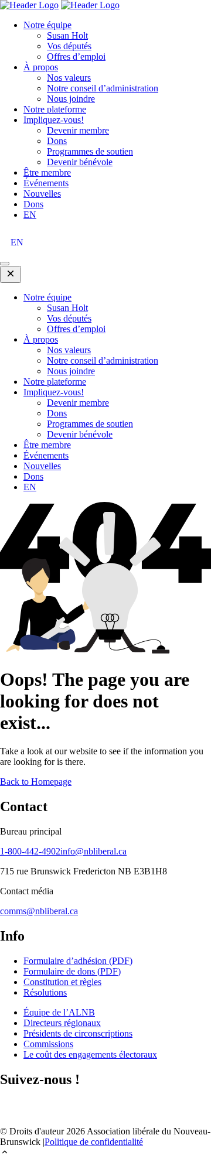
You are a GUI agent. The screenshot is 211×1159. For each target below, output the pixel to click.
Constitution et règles (62, 982)
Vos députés (69, 46)
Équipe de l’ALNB (59, 1012)
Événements (46, 183)
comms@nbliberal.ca (39, 911)
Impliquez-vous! (53, 120)
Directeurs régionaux (62, 1023)
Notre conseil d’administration (102, 88)
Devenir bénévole (80, 162)
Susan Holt (67, 35)
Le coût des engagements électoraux (90, 1054)
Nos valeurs (69, 78)
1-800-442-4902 (30, 851)
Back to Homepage (36, 782)
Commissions (48, 1044)
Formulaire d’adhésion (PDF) (77, 961)
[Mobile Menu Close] (10, 274)
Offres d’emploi (76, 56)
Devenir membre (78, 130)
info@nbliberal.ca (93, 851)
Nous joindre (71, 99)
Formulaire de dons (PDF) (72, 971)
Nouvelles (42, 194)
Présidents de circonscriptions (77, 1033)
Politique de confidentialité (94, 1142)
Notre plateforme (54, 109)
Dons (57, 141)
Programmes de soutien (90, 151)
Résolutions (45, 992)
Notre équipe (47, 25)
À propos (40, 67)
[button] (105, 1153)
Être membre (47, 172)
